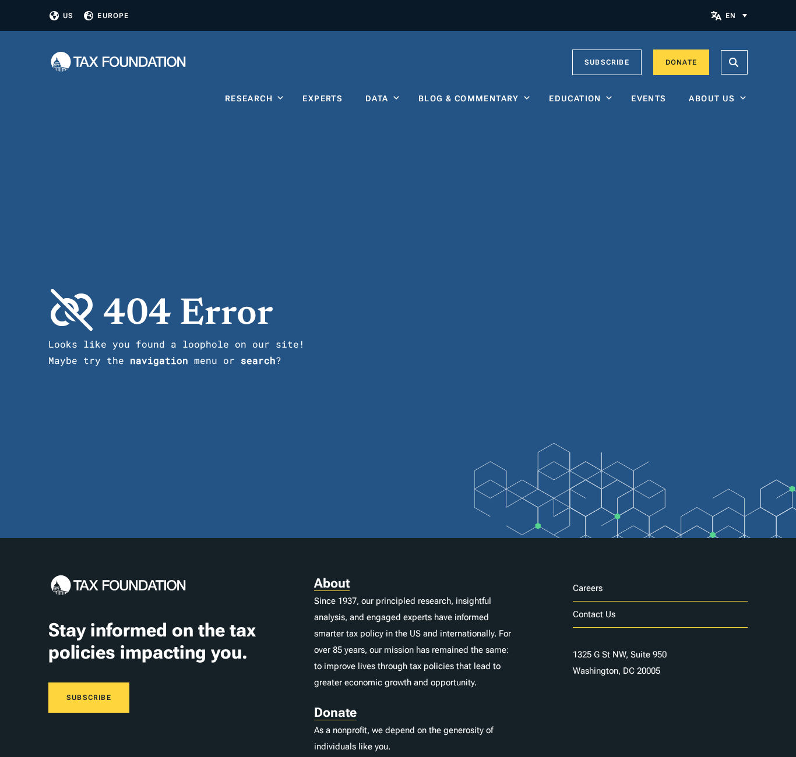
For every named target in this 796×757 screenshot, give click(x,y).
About (332, 583)
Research (249, 98)
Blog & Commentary (468, 98)
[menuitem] (736, 15)
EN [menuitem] (730, 16)
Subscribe (606, 62)
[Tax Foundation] (118, 62)
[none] (736, 15)
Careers (588, 588)
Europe (113, 16)
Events (651, 98)
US (68, 16)
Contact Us (594, 614)
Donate (681, 62)
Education (575, 98)
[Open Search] (734, 62)
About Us (712, 98)
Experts (325, 98)
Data (377, 98)
